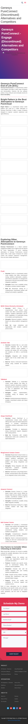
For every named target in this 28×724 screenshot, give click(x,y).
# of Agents (4, 629)
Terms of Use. (11, 720)
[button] (22, 3)
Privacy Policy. (17, 720)
